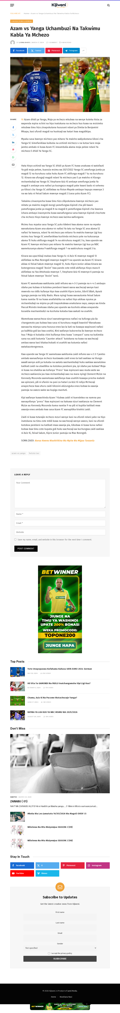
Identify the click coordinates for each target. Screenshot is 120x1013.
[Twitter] (13, 135)
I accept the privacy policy (61, 953)
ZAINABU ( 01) (18, 801)
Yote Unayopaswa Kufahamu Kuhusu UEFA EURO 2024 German (60, 669)
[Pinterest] (13, 150)
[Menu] (12, 5)
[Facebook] (13, 127)
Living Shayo (24, 42)
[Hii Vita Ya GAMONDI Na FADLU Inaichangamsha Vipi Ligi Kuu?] (17, 686)
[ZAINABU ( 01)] (60, 763)
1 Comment (53, 42)
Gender (60, 944)
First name (60, 912)
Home (26, 13)
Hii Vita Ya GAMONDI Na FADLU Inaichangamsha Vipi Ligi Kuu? (59, 683)
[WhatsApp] (13, 157)
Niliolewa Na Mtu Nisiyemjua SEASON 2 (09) (50, 827)
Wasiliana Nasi (66, 997)
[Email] (13, 165)
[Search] (108, 5)
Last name (60, 923)
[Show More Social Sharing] (83, 50)
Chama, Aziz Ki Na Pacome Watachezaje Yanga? (52, 697)
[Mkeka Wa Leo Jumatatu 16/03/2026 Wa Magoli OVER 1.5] (17, 817)
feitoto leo (34, 453)
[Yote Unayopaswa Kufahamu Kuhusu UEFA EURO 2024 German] (17, 672)
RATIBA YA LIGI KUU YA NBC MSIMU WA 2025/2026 (52, 712)
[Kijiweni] (60, 5)
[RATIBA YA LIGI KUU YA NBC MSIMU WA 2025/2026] (17, 715)
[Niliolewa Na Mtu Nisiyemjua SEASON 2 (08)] (17, 844)
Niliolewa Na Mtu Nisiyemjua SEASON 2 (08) (50, 840)
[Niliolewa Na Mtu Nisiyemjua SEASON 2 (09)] (17, 830)
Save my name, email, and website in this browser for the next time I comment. (55, 539)
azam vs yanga (18, 453)
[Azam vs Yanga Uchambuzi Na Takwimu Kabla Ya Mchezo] (60, 111)
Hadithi (13, 797)
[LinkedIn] (13, 142)
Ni (22, 119)
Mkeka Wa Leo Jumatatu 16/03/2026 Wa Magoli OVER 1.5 (57, 813)
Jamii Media (72, 991)
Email (60, 933)
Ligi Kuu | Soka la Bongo (21, 21)
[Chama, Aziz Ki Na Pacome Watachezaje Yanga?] (17, 701)
